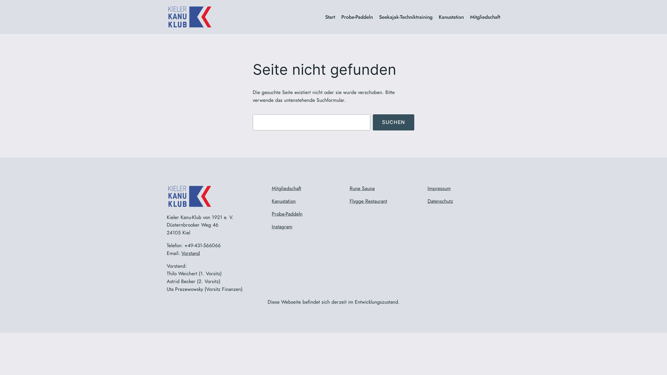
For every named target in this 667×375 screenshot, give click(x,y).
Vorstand (190, 253)
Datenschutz (440, 201)
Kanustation (284, 201)
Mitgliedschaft (286, 188)
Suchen (393, 122)
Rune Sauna (362, 188)
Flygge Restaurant (368, 201)
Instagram (282, 226)
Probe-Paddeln (287, 213)
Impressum (439, 188)
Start (330, 17)
